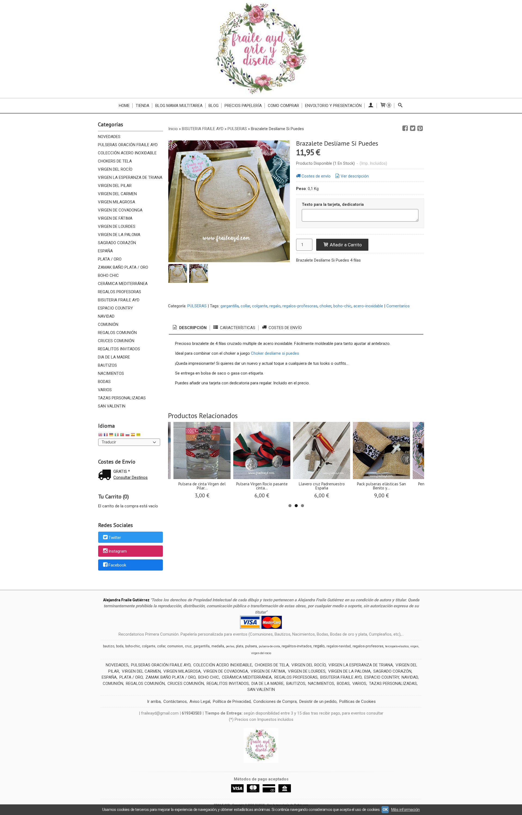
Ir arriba (154, 701)
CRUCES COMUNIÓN (116, 340)
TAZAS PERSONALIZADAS (122, 398)
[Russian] (127, 435)
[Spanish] (133, 435)
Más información (405, 809)
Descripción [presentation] (192, 327)
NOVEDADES (109, 136)
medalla (218, 646)
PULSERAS (197, 306)
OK (385, 809)
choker (325, 306)
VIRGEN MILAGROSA (116, 202)
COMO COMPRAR (283, 105)
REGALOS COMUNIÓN (117, 332)
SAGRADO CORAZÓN (117, 242)
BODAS (104, 381)
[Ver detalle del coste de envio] (105, 475)
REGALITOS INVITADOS (119, 349)
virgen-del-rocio (261, 653)
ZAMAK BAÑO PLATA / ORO (123, 267)
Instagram (117, 551)
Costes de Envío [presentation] (285, 327)
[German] (111, 435)
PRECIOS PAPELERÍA (243, 105)
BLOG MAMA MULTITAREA (179, 105)
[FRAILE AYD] (261, 49)
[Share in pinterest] (420, 128)
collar (245, 306)
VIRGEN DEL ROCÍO (115, 169)
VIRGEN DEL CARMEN (117, 193)
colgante (260, 306)
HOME (124, 105)
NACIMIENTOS (111, 373)
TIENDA (142, 105)
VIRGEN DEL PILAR (115, 185)
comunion (175, 646)
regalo (275, 306)
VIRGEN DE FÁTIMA (115, 218)
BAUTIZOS (107, 365)
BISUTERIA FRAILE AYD (118, 300)
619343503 (191, 713)
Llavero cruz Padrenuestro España (322, 486)
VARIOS (105, 389)
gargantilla (229, 306)
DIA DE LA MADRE (114, 357)
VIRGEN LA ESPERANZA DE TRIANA (130, 177)
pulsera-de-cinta (269, 646)
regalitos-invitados (297, 646)
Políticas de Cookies (357, 701)
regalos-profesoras (300, 306)
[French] (106, 435)
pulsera (251, 646)
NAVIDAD (106, 316)
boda (119, 646)
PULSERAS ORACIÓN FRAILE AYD (128, 144)
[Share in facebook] (405, 128)
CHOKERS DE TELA (115, 161)
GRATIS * (121, 471)
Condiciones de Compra (275, 701)
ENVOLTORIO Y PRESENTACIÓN (333, 105)
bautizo (108, 646)
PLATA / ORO (110, 259)
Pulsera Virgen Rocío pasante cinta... (262, 486)
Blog (214, 105)
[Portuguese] (122, 435)
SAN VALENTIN (111, 406)
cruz (188, 646)
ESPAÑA (105, 251)
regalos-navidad (339, 646)
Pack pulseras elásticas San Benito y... (381, 486)
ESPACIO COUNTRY (115, 308)
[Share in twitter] (413, 128)
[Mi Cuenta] (370, 105)
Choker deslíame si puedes (275, 353)
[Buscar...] (400, 105)
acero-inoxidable (368, 306)
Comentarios (398, 306)
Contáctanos (175, 701)
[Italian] (116, 435)
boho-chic (342, 306)
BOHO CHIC (108, 275)
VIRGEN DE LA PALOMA (119, 234)
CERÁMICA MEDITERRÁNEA (123, 283)
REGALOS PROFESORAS (119, 291)
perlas (230, 646)
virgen (414, 646)
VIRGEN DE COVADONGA (120, 210)
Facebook (117, 565)
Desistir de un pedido (318, 701)
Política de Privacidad (232, 701)
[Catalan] (139, 435)
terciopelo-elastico (397, 646)
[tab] (189, 327)
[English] (100, 435)
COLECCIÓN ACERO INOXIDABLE (127, 153)
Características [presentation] (237, 327)
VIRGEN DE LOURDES (116, 226)
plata (239, 646)
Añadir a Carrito (345, 244)
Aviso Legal (199, 701)
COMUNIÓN (108, 324)
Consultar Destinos (130, 477)
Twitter (114, 537)
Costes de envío (316, 176)
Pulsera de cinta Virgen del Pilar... (202, 486)
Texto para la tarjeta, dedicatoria (333, 204)
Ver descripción (355, 176)
